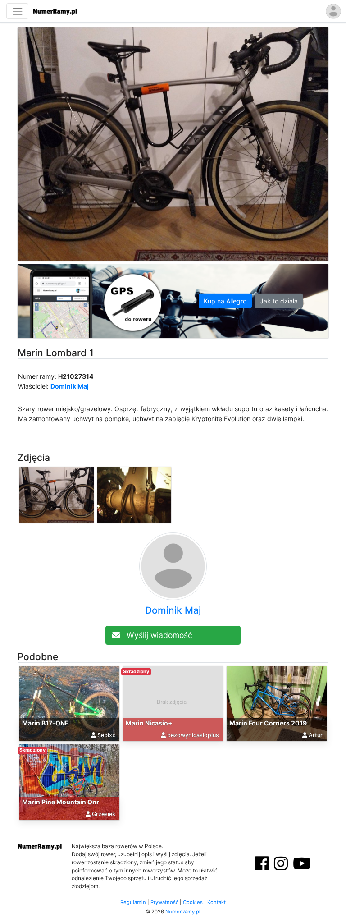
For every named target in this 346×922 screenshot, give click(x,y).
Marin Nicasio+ (149, 723)
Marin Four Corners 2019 (268, 723)
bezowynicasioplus (193, 735)
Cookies (193, 902)
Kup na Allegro (225, 301)
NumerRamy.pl (182, 911)
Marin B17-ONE (45, 723)
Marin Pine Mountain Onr (60, 802)
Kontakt (216, 902)
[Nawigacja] (17, 11)
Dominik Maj (69, 386)
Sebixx (106, 735)
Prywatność (164, 902)
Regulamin (133, 902)
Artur (316, 735)
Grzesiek (103, 814)
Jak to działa (279, 301)
